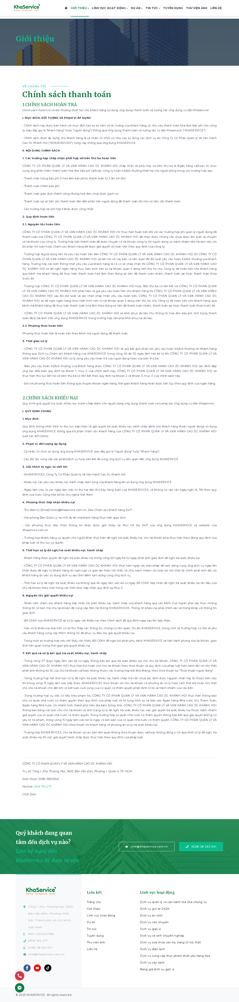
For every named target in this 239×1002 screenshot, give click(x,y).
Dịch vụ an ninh (151, 915)
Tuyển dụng (173, 8)
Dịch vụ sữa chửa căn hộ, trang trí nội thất (170, 942)
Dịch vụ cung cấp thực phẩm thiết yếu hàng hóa (175, 956)
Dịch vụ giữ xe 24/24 (155, 908)
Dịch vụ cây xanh (152, 962)
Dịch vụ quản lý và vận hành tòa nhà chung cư (173, 902)
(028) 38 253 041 (203, 846)
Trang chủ (94, 902)
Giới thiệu (79, 8)
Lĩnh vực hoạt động (109, 8)
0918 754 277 (43, 786)
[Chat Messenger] (19, 987)
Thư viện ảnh (196, 8)
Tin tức (152, 8)
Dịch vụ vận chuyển (154, 922)
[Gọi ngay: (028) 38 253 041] (19, 976)
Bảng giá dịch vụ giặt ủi (157, 969)
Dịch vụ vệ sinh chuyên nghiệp (162, 935)
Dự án (136, 8)
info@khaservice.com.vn (149, 846)
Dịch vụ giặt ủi (150, 929)
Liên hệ (216, 8)
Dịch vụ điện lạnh (152, 949)
